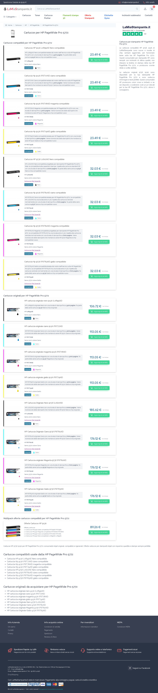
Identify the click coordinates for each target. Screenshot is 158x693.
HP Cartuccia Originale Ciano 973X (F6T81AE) (44, 432)
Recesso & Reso (50, 637)
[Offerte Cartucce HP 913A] (12, 530)
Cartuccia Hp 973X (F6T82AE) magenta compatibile (46, 226)
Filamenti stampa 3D (71, 16)
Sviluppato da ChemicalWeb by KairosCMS (51, 689)
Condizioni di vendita (52, 627)
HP (26, 25)
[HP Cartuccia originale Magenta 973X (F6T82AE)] (13, 470)
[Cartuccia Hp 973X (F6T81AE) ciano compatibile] (13, 205)
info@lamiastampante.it (130, 2)
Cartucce (26, 15)
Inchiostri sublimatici (131, 15)
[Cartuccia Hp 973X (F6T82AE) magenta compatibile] (13, 240)
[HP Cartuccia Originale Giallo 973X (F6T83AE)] (13, 499)
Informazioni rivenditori (89, 627)
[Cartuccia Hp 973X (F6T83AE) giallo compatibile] (13, 274)
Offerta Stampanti (89, 16)
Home (10, 25)
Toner (37, 15)
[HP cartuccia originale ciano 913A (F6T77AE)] (13, 335)
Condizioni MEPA (123, 627)
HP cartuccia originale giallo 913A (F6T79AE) (43, 377)
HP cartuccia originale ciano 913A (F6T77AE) (43, 326)
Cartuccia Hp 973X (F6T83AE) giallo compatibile (45, 262)
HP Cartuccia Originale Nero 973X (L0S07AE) (43, 403)
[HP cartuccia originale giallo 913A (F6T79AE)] (13, 386)
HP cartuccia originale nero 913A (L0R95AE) (43, 301)
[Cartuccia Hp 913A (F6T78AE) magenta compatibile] (13, 113)
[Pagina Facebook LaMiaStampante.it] (130, 668)
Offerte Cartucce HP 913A (35, 523)
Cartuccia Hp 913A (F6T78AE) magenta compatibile (46, 104)
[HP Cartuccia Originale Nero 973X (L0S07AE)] (13, 413)
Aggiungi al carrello (101, 60)
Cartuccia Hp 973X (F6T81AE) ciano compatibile (45, 193)
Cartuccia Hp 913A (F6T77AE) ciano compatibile (45, 76)
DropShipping (13, 674)
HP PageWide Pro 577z (50, 25)
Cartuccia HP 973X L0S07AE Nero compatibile (44, 159)
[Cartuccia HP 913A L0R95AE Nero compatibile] (13, 58)
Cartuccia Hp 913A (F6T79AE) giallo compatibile (45, 131)
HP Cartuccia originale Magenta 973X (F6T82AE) (45, 460)
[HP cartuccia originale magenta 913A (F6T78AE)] (13, 360)
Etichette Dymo (108, 16)
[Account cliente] (145, 8)
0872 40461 (150, 2)
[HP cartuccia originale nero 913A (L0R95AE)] (13, 309)
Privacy (10, 633)
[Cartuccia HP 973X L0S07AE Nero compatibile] (13, 172)
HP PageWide (34, 25)
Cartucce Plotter (48, 16)
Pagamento (48, 630)
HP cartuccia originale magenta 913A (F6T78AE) (45, 352)
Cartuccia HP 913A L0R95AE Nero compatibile (44, 48)
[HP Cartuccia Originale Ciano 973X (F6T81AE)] (13, 442)
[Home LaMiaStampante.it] (17, 8)
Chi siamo (11, 627)
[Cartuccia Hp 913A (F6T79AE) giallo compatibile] (13, 141)
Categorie (10, 17)
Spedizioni (48, 633)
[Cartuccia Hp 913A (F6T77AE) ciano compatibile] (13, 85)
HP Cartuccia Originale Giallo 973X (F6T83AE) (44, 489)
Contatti (148, 15)
